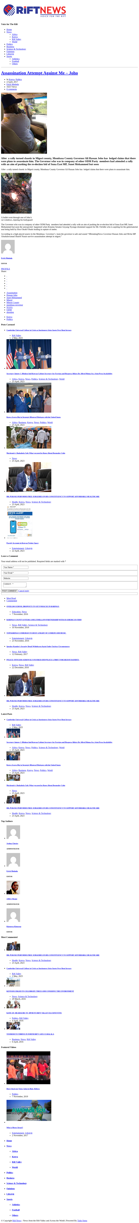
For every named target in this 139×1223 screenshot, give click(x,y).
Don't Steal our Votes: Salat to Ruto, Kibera (23, 1089)
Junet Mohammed (14, 297)
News (9, 32)
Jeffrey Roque (12, 899)
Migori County (13, 302)
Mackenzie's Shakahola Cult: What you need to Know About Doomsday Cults (36, 453)
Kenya (15, 37)
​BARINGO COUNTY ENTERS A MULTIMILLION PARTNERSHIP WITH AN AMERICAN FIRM (44, 620)
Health (15, 502)
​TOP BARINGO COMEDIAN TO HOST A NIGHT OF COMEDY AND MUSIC (36, 633)
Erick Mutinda (13, 84)
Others (15, 64)
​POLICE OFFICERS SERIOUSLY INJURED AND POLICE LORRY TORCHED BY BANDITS (43, 660)
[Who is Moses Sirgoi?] (29, 1122)
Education (16, 612)
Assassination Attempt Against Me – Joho (39, 72)
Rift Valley (16, 39)
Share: (4, 271)
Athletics (16, 59)
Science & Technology (16, 49)
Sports (9, 56)
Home (9, 29)
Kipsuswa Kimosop (14, 926)
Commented (12, 601)
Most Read (11, 598)
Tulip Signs (82, 1220)
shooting (10, 312)
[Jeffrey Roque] (13, 893)
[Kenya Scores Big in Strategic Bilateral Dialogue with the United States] (29, 412)
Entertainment (18, 548)
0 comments (12, 89)
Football (15, 61)
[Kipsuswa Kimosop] (13, 921)
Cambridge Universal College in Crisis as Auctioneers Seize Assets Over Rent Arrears (39, 330)
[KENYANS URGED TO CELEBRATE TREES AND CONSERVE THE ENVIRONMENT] (13, 986)
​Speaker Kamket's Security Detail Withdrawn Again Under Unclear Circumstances (38, 646)
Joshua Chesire (12, 843)
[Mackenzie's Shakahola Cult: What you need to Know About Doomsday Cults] (29, 448)
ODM (9, 310)
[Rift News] (35, 17)
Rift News (16, 1220)
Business (10, 46)
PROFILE (5, 269)
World (14, 42)
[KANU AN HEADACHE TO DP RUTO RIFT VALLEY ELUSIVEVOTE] (13, 1007)
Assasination (12, 293)
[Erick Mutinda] (8, 253)
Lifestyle (10, 54)
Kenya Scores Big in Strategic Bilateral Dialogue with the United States (34, 417)
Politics (10, 44)
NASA (10, 307)
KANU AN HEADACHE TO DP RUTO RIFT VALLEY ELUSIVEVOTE (34, 1013)
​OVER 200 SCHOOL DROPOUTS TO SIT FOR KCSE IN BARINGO (33, 606)
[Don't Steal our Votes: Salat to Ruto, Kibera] (28, 1083)
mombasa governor (15, 305)
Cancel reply (23, 591)
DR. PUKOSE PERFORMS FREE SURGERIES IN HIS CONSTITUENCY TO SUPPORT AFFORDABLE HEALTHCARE (53, 496)
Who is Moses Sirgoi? (15, 1128)
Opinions (10, 51)
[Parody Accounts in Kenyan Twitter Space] (20, 538)
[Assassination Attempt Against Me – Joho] (24, 153)
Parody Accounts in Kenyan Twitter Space (23, 543)
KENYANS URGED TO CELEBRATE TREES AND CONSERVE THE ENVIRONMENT (40, 991)
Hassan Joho (12, 295)
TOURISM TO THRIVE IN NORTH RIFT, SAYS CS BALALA (30, 1034)
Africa (14, 34)
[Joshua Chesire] (13, 838)
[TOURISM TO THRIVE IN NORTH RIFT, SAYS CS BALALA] (13, 1029)
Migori (9, 300)
